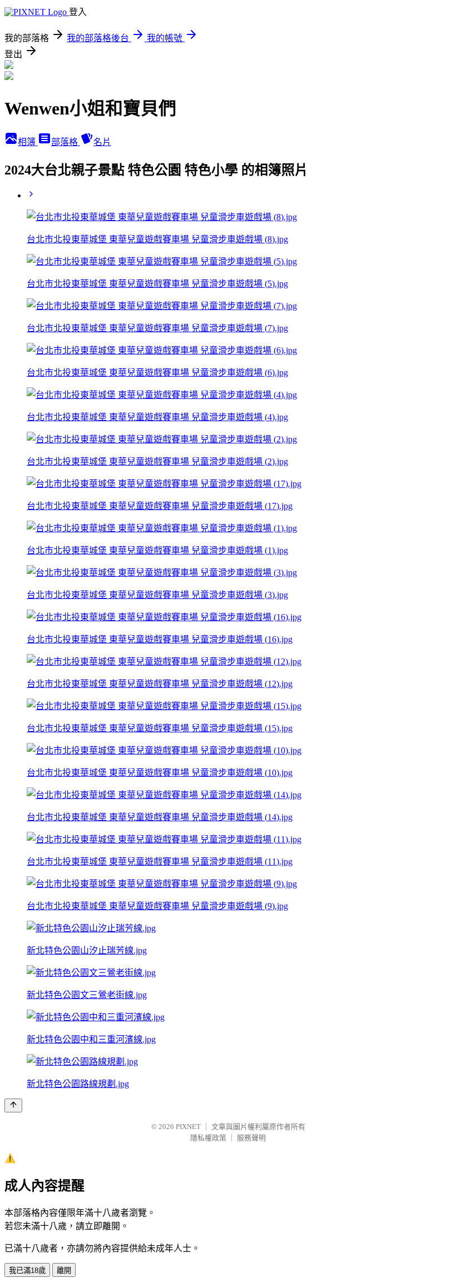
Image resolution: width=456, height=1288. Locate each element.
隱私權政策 (208, 1138)
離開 (64, 1270)
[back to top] (13, 1105)
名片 (102, 142)
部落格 (65, 142)
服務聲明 (251, 1138)
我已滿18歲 (27, 1270)
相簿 (28, 142)
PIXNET (188, 1126)
